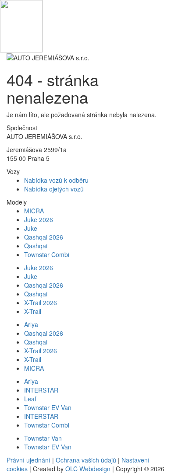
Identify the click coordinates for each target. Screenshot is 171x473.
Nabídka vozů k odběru (56, 180)
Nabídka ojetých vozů (54, 188)
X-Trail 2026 (40, 302)
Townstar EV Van (47, 407)
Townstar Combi (46, 254)
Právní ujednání (28, 460)
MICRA (34, 210)
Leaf (30, 398)
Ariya (31, 324)
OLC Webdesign (87, 468)
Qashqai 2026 (43, 237)
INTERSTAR (41, 390)
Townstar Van (43, 438)
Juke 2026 (38, 219)
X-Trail (32, 311)
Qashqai (35, 245)
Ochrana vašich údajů (86, 460)
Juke (30, 228)
